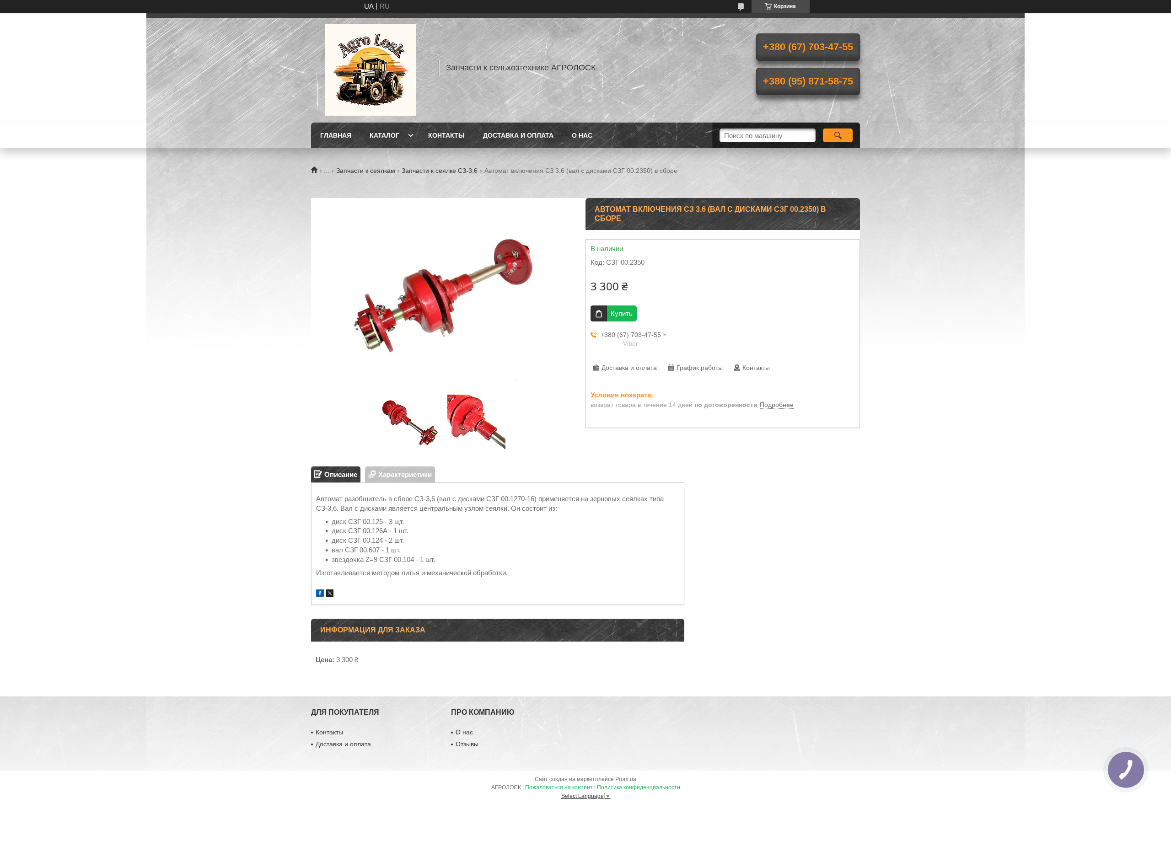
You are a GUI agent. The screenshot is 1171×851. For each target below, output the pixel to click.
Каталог (384, 135)
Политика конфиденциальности (638, 787)
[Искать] (838, 135)
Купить (622, 313)
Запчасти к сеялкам (365, 170)
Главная (335, 135)
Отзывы (467, 744)
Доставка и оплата (518, 135)
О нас (582, 135)
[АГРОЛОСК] (370, 68)
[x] (329, 594)
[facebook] (320, 594)
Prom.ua (625, 779)
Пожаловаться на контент (559, 787)
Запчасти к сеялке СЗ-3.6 (440, 170)
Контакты (446, 135)
